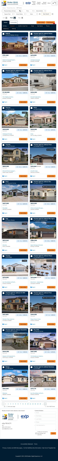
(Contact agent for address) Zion (42, 181)
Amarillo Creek (34, 171)
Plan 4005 (36, 329)
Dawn (7, 181)
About (49, 3)
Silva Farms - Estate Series (37, 282)
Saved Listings (38, 3)
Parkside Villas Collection (8, 319)
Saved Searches (44, 3)
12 (32, 404)
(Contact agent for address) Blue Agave (44, 218)
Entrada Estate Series (36, 97)
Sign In (55, 3)
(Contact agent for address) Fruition (15, 70)
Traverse (8, 255)
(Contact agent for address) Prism (43, 144)
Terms (35, 444)
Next (27, 45)
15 (40, 404)
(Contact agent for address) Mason (43, 70)
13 (35, 404)
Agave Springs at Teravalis (37, 245)
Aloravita (5, 245)
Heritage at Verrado (35, 60)
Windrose (5, 393)
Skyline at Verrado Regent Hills (9, 60)
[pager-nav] (3, 404)
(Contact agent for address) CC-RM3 (15, 292)
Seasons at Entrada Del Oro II (9, 356)
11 (30, 404)
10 (27, 404)
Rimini (35, 107)
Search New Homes (33, 3)
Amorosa (8, 107)
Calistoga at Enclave (7, 134)
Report (5, 65)
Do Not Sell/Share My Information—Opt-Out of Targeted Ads (39, 448)
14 (37, 404)
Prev (2, 45)
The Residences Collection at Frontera (37, 356)
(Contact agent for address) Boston (43, 33)
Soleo (32, 134)
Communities (13, 22)
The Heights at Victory (8, 97)
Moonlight (5, 208)
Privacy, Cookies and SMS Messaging (12, 448)
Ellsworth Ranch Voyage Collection (9, 171)
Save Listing (41, 22)
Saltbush (8, 33)
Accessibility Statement (27, 444)
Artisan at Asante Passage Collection (37, 208)
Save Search (46, 14)
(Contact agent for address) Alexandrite (16, 329)
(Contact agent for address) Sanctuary (44, 367)
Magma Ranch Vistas (36, 319)
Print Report (50, 22)
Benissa (7, 367)
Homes (5, 22)
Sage (7, 218)
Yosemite (8, 144)
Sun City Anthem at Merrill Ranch (9, 282)
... (42, 404)
